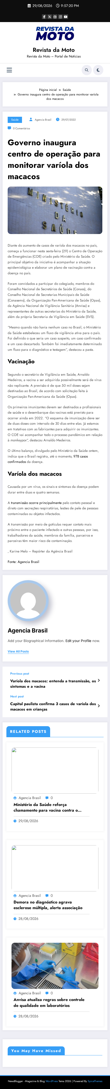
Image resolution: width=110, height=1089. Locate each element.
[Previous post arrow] (98, 680)
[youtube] (65, 16)
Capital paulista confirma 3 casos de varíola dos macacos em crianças (53, 706)
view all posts (18, 651)
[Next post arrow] (98, 706)
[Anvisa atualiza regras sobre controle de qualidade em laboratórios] (55, 965)
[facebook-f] (44, 16)
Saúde (14, 120)
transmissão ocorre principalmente (36, 502)
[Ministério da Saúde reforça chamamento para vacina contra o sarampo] (55, 770)
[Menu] (9, 70)
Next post (17, 696)
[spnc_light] (98, 70)
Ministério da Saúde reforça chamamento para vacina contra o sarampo (46, 807)
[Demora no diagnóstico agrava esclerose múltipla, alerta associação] (55, 868)
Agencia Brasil (43, 120)
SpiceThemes (95, 1081)
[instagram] (60, 16)
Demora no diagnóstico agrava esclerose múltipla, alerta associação (48, 905)
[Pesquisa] (87, 70)
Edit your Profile (78, 641)
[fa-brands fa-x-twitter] (49, 16)
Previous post (19, 673)
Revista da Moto (54, 50)
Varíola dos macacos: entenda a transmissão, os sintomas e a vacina (53, 683)
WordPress (52, 1081)
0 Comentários (21, 128)
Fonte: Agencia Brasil (23, 561)
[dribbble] (55, 16)
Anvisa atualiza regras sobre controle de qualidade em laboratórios (49, 1002)
